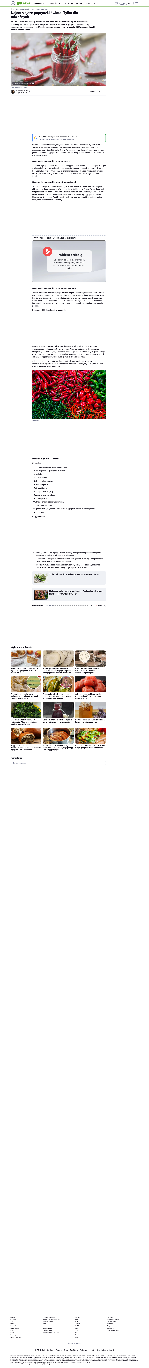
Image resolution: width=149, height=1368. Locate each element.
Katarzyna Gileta (22, 91)
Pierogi (12, 1332)
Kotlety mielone (14, 1328)
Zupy (11, 1321)
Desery (77, 1328)
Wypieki (96, 3)
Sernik (76, 1321)
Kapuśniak (110, 1323)
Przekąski (13, 1326)
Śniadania (13, 1319)
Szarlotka (77, 1326)
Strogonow (110, 1326)
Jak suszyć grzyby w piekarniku (51, 1319)
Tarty (76, 1330)
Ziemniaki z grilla (47, 1328)
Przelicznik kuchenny (113, 1330)
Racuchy (77, 1337)
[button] (122, 3)
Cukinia (45, 1326)
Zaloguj (130, 3)
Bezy (76, 1332)
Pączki (77, 1335)
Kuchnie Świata (54, 3)
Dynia (44, 1323)
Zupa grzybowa (14, 1335)
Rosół (11, 1330)
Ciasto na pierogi (111, 1321)
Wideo (88, 3)
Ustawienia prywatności (105, 1350)
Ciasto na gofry (111, 1328)
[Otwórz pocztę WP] (116, 3)
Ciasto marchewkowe (113, 1319)
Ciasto (76, 1319)
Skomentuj (91, 92)
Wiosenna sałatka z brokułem (51, 1332)
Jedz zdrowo (68, 3)
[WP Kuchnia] (25, 3)
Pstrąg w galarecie (15, 1337)
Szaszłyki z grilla (47, 1330)
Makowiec (77, 1323)
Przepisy (79, 3)
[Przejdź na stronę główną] (13, 5)
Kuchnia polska (39, 3)
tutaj (48, 1364)
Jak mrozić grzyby (48, 1321)
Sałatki (12, 1323)
